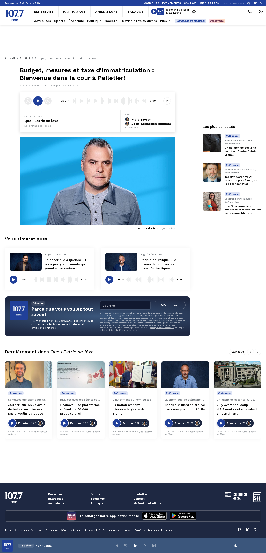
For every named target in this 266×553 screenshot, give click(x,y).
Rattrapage (55, 498)
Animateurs (56, 503)
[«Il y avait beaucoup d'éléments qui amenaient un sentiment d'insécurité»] (237, 374)
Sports (95, 494)
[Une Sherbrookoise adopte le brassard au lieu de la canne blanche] (212, 201)
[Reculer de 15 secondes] (28, 101)
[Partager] (167, 101)
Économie (98, 498)
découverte (217, 20)
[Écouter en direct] (154, 11)
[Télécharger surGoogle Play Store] (183, 516)
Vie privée (37, 530)
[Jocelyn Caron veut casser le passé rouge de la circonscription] (212, 172)
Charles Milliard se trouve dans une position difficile (185, 407)
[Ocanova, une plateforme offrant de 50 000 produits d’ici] (81, 374)
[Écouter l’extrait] (38, 101)
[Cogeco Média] (236, 498)
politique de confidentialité (162, 328)
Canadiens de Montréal (190, 20)
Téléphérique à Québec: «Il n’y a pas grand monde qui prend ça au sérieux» (65, 264)
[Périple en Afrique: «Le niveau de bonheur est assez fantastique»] (121, 262)
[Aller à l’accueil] (15, 15)
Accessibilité (92, 530)
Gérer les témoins (72, 530)
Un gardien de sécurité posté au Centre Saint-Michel (240, 151)
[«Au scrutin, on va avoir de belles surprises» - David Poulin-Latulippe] (28, 374)
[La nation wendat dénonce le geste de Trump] (133, 374)
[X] (261, 3)
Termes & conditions (17, 530)
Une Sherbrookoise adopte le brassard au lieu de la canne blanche (243, 209)
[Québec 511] (257, 501)
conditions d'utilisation (116, 330)
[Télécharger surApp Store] (154, 516)
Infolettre (140, 494)
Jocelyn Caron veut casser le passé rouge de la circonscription (242, 180)
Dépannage (52, 530)
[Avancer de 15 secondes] (48, 101)
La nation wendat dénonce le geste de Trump (128, 409)
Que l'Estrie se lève (41, 121)
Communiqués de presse (117, 530)
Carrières (139, 530)
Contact (139, 498)
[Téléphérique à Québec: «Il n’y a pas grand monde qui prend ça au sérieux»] (26, 262)
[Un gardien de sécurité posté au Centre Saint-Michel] (212, 143)
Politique (97, 503)
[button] (117, 546)
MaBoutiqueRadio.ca (147, 503)
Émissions (55, 494)
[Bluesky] (255, 3)
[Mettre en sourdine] (235, 546)
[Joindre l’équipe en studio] (194, 11)
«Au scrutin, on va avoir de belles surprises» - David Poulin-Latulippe (26, 409)
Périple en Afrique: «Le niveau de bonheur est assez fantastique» (158, 264)
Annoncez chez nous (160, 530)
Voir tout (237, 351)
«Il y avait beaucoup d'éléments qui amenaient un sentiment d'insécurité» (237, 409)
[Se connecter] (260, 11)
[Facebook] (248, 3)
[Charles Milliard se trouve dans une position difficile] (185, 374)
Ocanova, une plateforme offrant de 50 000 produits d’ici (80, 409)
